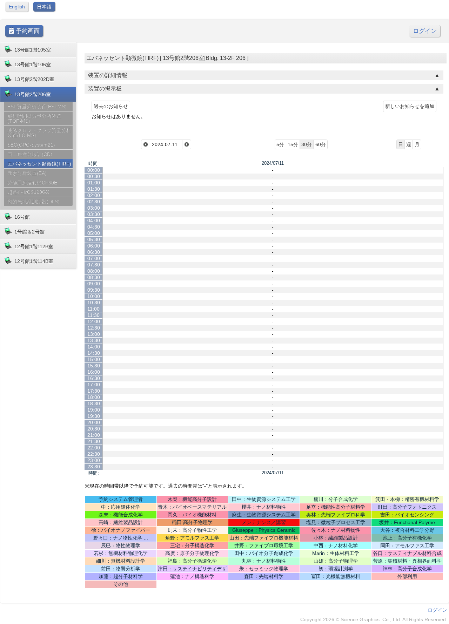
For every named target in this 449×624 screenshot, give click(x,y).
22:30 (93, 454)
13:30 (93, 340)
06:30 (93, 252)
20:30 (93, 429)
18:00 (93, 397)
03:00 (93, 208)
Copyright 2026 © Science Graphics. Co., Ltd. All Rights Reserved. (373, 619)
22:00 (93, 447)
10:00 (93, 296)
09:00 (93, 283)
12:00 (93, 321)
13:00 (93, 334)
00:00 (93, 170)
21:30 (93, 441)
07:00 (93, 258)
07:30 (93, 264)
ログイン (425, 31)
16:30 (93, 378)
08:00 (93, 271)
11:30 (93, 315)
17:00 (93, 384)
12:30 (93, 328)
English (17, 6)
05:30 (93, 239)
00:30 (93, 176)
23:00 (93, 460)
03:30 (93, 214)
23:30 (93, 466)
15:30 (93, 365)
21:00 (93, 435)
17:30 (93, 391)
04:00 (93, 220)
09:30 (93, 290)
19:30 (93, 416)
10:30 (93, 302)
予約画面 (27, 31)
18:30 (93, 403)
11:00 (93, 309)
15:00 (93, 359)
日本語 (44, 6)
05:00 (93, 233)
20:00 (93, 422)
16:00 (93, 372)
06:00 (93, 246)
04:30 (93, 227)
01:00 (93, 182)
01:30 (93, 189)
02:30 (93, 201)
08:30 (93, 277)
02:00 (93, 195)
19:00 (93, 410)
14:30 (93, 353)
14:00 (93, 347)
